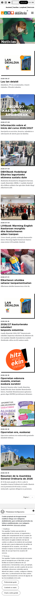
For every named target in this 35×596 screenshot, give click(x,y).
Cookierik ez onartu (10, 587)
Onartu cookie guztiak (11, 593)
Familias (16, 7)
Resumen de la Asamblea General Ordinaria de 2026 (17, 477)
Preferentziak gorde (10, 582)
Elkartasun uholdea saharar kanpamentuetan (16, 281)
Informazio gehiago (20, 525)
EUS (30, 2)
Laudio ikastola (14, 11)
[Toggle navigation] (32, 13)
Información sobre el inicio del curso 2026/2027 (17, 126)
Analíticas (6, 529)
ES (33, 2)
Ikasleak (9, 7)
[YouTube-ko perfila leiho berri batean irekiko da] (9, 2)
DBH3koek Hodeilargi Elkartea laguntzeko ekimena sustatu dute (14, 174)
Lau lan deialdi (9, 81)
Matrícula (30, 7)
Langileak (23, 7)
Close (33, 511)
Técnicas (6, 556)
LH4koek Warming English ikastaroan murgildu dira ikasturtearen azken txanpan (17, 230)
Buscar (24, 2)
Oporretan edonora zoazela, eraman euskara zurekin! (12, 381)
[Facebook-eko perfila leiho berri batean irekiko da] (2, 2)
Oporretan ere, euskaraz (15, 432)
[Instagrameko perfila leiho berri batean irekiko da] (6, 2)
